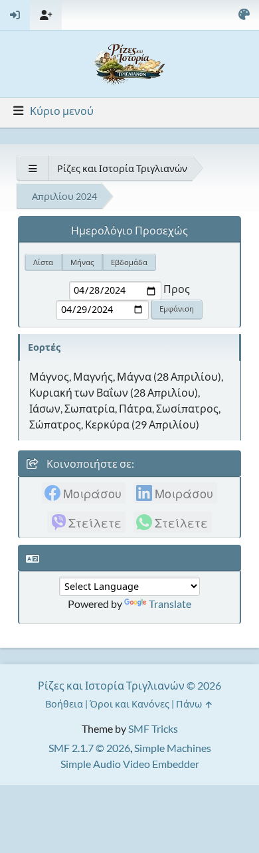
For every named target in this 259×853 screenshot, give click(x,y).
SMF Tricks (153, 728)
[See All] (33, 168)
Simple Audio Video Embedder (129, 763)
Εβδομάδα (129, 262)
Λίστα (43, 262)
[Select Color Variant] (243, 15)
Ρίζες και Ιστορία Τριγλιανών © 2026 (129, 685)
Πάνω (190, 704)
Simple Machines (172, 747)
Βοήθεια (64, 704)
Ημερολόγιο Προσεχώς (129, 230)
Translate (170, 603)
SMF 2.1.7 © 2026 (89, 747)
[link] (84, 493)
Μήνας (82, 262)
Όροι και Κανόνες (129, 704)
